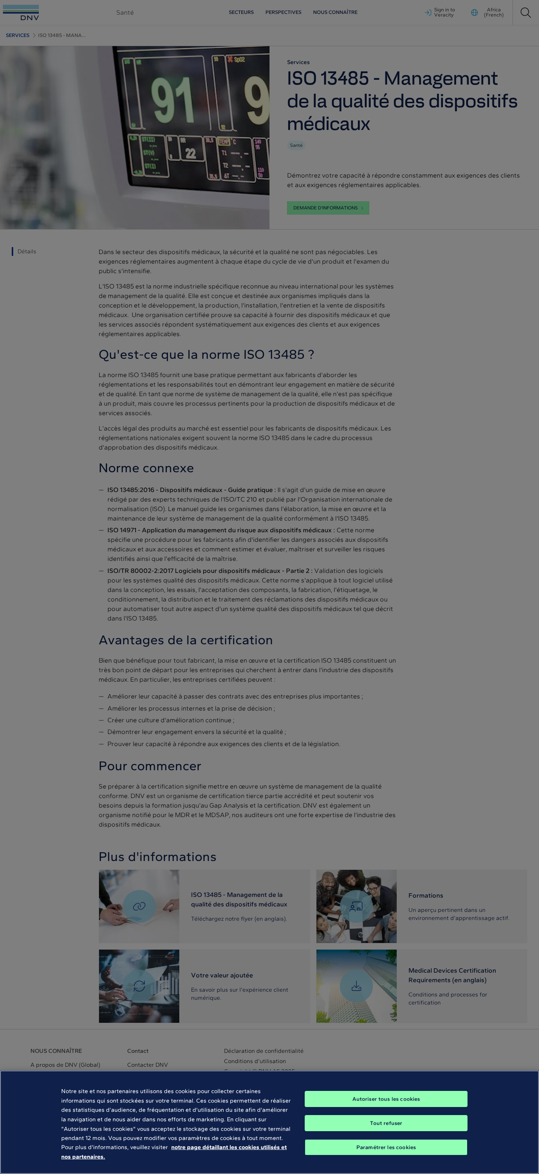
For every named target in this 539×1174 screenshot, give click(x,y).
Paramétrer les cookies (386, 1147)
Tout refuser (386, 1123)
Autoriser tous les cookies (386, 1099)
